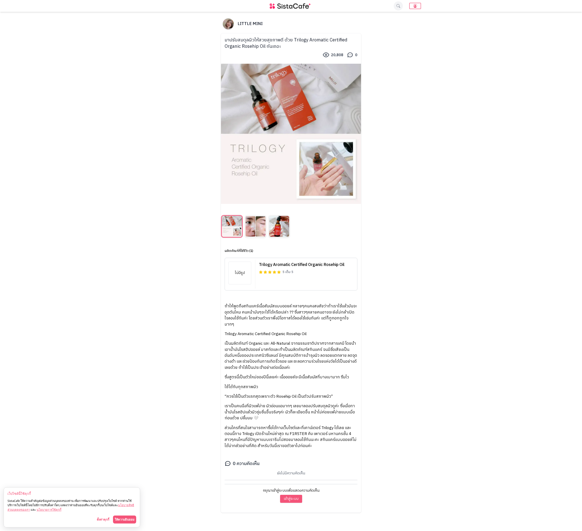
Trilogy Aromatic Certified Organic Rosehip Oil (301, 264)
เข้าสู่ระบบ (291, 499)
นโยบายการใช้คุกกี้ (49, 510)
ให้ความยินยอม (124, 519)
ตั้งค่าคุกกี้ (103, 519)
